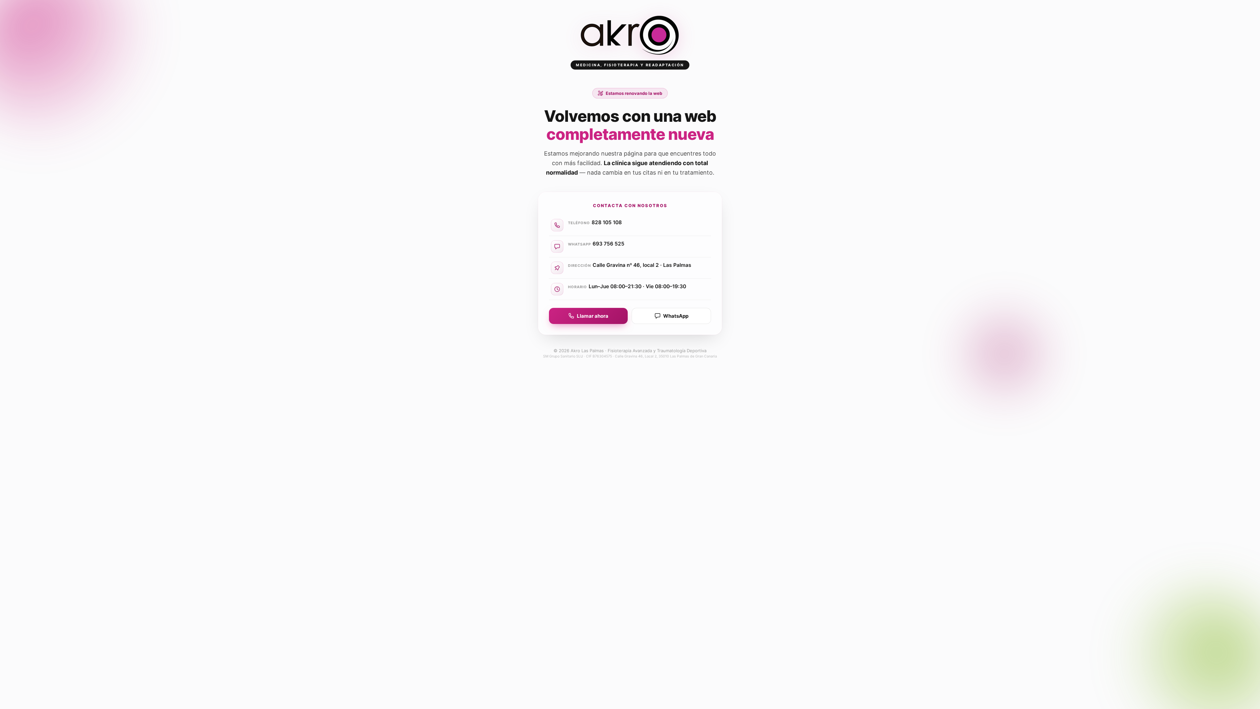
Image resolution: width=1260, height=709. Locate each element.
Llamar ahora (592, 316)
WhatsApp (675, 316)
